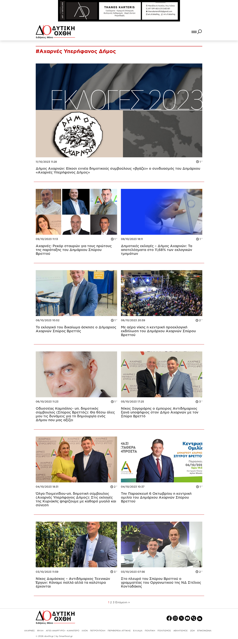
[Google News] (199, 618)
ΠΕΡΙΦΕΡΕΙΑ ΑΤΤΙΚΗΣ (119, 630)
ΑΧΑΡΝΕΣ (29, 630)
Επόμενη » (122, 602)
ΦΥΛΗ (40, 630)
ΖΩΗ (192, 630)
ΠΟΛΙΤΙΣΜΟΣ (164, 630)
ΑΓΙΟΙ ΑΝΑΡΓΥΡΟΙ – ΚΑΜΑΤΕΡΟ (62, 630)
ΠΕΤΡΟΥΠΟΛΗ (97, 630)
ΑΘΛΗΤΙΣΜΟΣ (180, 630)
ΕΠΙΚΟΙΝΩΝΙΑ (204, 630)
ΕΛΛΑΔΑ (137, 630)
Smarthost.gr (66, 636)
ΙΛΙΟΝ (85, 630)
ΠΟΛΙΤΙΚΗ (150, 630)
